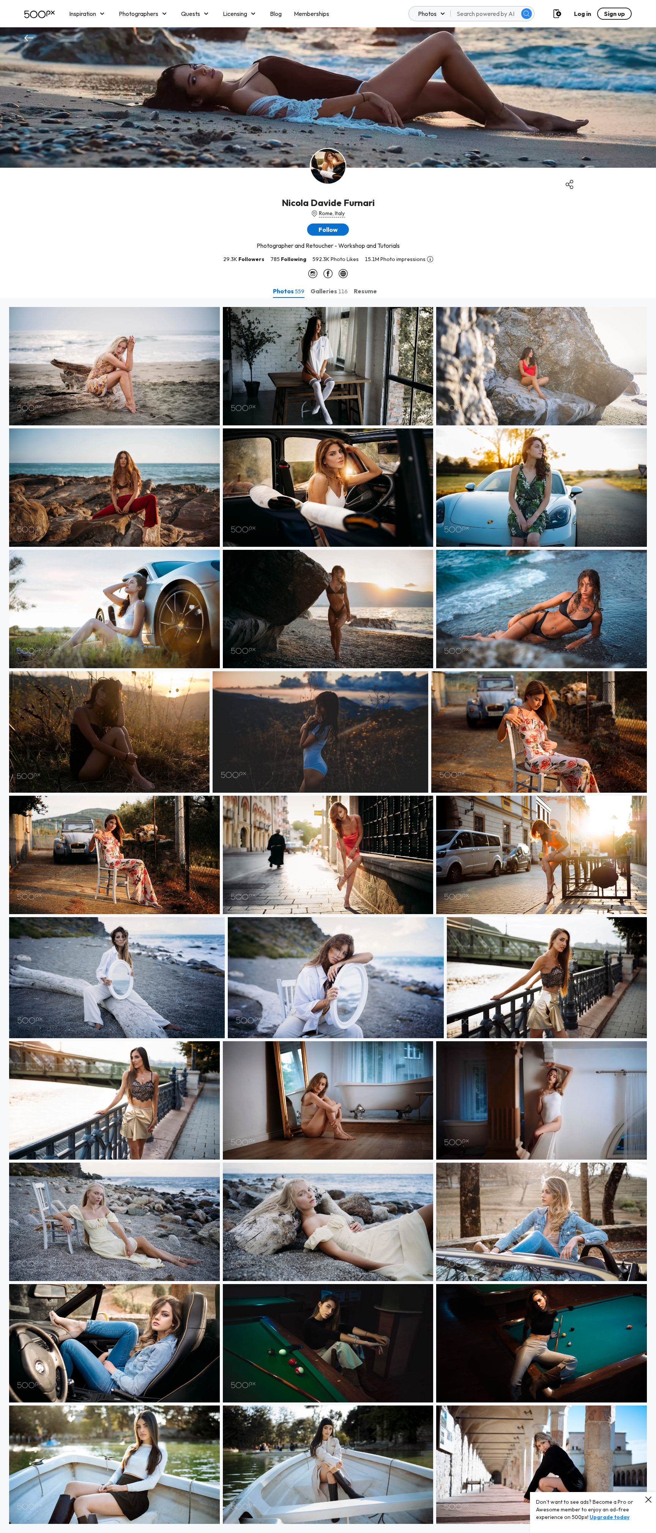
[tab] (289, 291)
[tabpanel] (328, 915)
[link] (114, 366)
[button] (526, 14)
